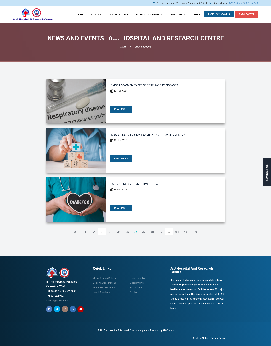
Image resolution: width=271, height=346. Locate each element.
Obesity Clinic (137, 282)
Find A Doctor (247, 14)
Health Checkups (101, 292)
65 (185, 232)
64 (177, 232)
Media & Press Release (105, 278)
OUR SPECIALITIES (118, 14)
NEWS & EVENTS (143, 47)
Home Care (136, 287)
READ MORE (121, 109)
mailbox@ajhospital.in (57, 300)
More (196, 14)
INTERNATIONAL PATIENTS (149, 14)
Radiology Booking (219, 14)
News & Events (177, 14)
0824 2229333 (251, 3)
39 (160, 232)
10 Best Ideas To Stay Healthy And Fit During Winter (147, 134)
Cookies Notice (201, 338)
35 (127, 232)
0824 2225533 (235, 3)
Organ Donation (138, 278)
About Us (96, 14)
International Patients (104, 287)
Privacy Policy (218, 338)
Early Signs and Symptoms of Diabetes (138, 184)
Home (80, 14)
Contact (134, 292)
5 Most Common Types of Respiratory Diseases (144, 85)
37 (144, 232)
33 (110, 232)
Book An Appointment (104, 282)
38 (152, 232)
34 (119, 232)
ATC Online (168, 330)
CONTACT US (266, 172)
